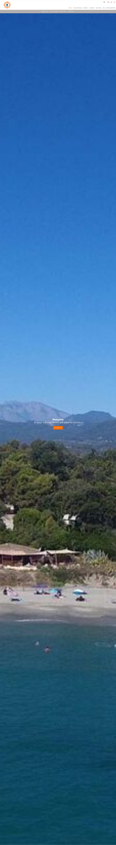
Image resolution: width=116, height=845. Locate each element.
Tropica (59, 804)
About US (45, 11)
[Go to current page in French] (114, 2)
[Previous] (3, 429)
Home (56, 804)
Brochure (63, 11)
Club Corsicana (58, 804)
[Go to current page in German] (108, 2)
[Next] (113, 429)
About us (59, 427)
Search (104, 2)
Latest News (55, 11)
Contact (72, 11)
